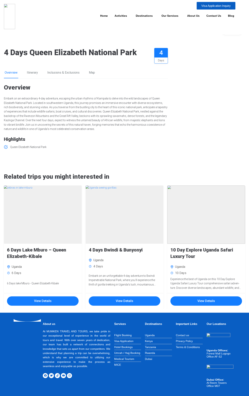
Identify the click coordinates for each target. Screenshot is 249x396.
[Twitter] (51, 375)
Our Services (169, 15)
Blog (231, 15)
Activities (121, 15)
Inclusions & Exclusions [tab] (63, 72)
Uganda (17, 267)
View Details (43, 301)
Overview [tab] (11, 72)
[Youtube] (63, 375)
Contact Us (213, 15)
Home (104, 15)
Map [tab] (92, 72)
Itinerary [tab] (32, 72)
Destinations (144, 15)
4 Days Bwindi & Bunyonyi (116, 250)
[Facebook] (45, 375)
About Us (193, 15)
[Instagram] (69, 375)
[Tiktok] (57, 375)
